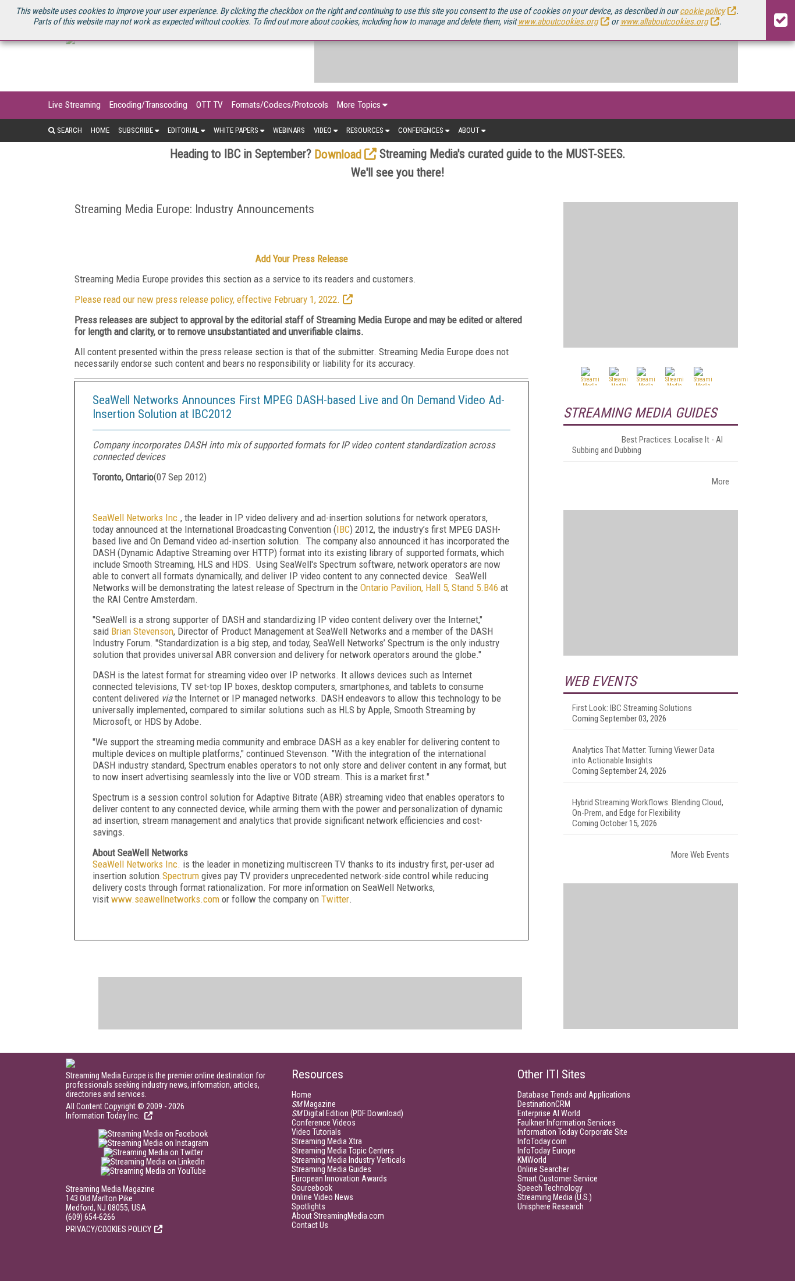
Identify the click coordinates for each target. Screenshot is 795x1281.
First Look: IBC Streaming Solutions (632, 708)
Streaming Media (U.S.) (554, 1197)
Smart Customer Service (557, 1178)
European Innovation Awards (339, 1178)
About (469, 130)
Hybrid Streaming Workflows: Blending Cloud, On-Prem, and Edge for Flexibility (647, 807)
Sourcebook (312, 1187)
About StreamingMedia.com (338, 1215)
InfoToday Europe (546, 1150)
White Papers (236, 130)
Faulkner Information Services (566, 1122)
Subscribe (135, 130)
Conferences (420, 130)
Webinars (289, 130)
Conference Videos (324, 1122)
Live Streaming (74, 105)
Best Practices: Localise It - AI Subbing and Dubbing (647, 444)
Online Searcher (543, 1169)
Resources (365, 130)
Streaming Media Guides (331, 1169)
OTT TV (209, 105)
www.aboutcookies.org (558, 21)
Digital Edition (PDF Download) (347, 1113)
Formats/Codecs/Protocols (280, 105)
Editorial (183, 130)
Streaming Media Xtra (327, 1141)
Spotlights (308, 1206)
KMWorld (531, 1160)
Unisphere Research (550, 1206)
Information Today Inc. (103, 1115)
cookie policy (702, 11)
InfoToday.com (542, 1141)
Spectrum (180, 876)
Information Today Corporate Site (572, 1132)
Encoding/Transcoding (148, 105)
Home (100, 130)
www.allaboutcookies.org (664, 21)
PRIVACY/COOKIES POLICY (108, 1229)
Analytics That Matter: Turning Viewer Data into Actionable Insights (643, 755)
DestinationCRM (543, 1104)
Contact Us (310, 1225)
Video (323, 130)
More (720, 481)
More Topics (359, 105)
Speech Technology (550, 1187)
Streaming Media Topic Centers (343, 1150)
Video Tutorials (316, 1132)
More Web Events (700, 855)
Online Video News (322, 1197)
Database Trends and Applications (573, 1094)
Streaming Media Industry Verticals (349, 1160)
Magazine (314, 1104)
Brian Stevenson (142, 631)
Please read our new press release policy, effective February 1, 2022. (207, 299)
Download (337, 154)
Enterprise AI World (548, 1113)
